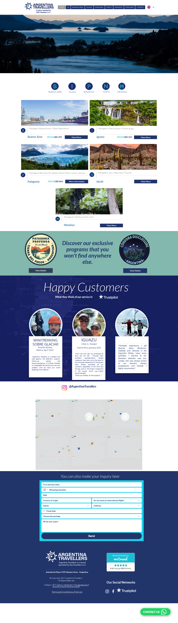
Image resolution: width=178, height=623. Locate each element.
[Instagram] (64, 387)
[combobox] (117, 500)
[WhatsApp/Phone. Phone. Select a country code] (46, 489)
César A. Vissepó (89, 344)
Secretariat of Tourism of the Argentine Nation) (70, 586)
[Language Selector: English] (150, 7)
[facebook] (113, 591)
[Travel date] (44, 511)
